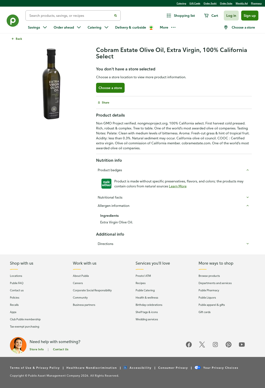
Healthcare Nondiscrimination (91, 367)
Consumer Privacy (173, 367)
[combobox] (70, 15)
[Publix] (13, 21)
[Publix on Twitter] (202, 346)
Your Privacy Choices (220, 367)
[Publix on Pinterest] (228, 346)
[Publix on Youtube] (241, 346)
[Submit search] (115, 15)
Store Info (37, 349)
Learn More (178, 186)
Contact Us (61, 349)
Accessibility (140, 367)
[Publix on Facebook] (189, 346)
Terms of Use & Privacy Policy (35, 367)
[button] (231, 15)
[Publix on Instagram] (215, 346)
